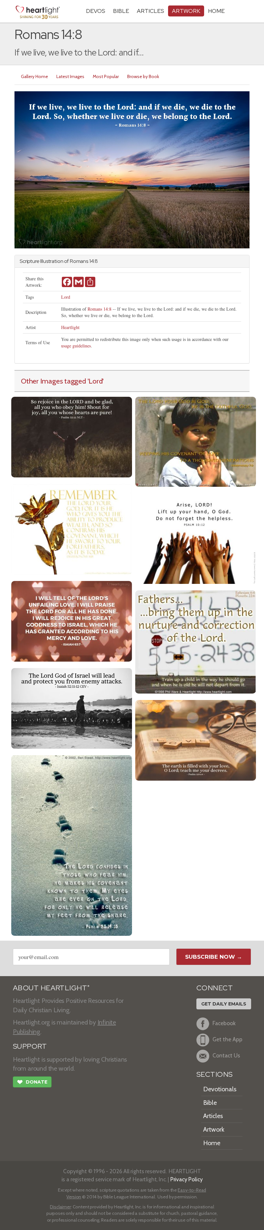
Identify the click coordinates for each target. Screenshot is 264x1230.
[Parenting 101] (195, 641)
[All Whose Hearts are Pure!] (71, 436)
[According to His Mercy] (71, 620)
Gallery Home (34, 76)
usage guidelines (76, 346)
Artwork (186, 11)
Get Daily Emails (223, 1004)
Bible (121, 11)
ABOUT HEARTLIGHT (51, 988)
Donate (32, 1082)
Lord (65, 297)
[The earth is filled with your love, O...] (195, 739)
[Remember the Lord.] (71, 528)
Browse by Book (143, 76)
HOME (216, 11)
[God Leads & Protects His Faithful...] (71, 708)
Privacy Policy (186, 1179)
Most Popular (106, 76)
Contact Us (226, 1055)
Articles (150, 11)
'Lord (95, 380)
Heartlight (70, 327)
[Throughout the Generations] (195, 441)
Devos (95, 11)
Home (211, 1143)
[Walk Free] (71, 845)
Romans (79, 261)
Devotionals (219, 1089)
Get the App (227, 1039)
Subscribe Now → (213, 957)
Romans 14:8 (99, 309)
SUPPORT (30, 1046)
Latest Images (70, 76)
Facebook (224, 1023)
